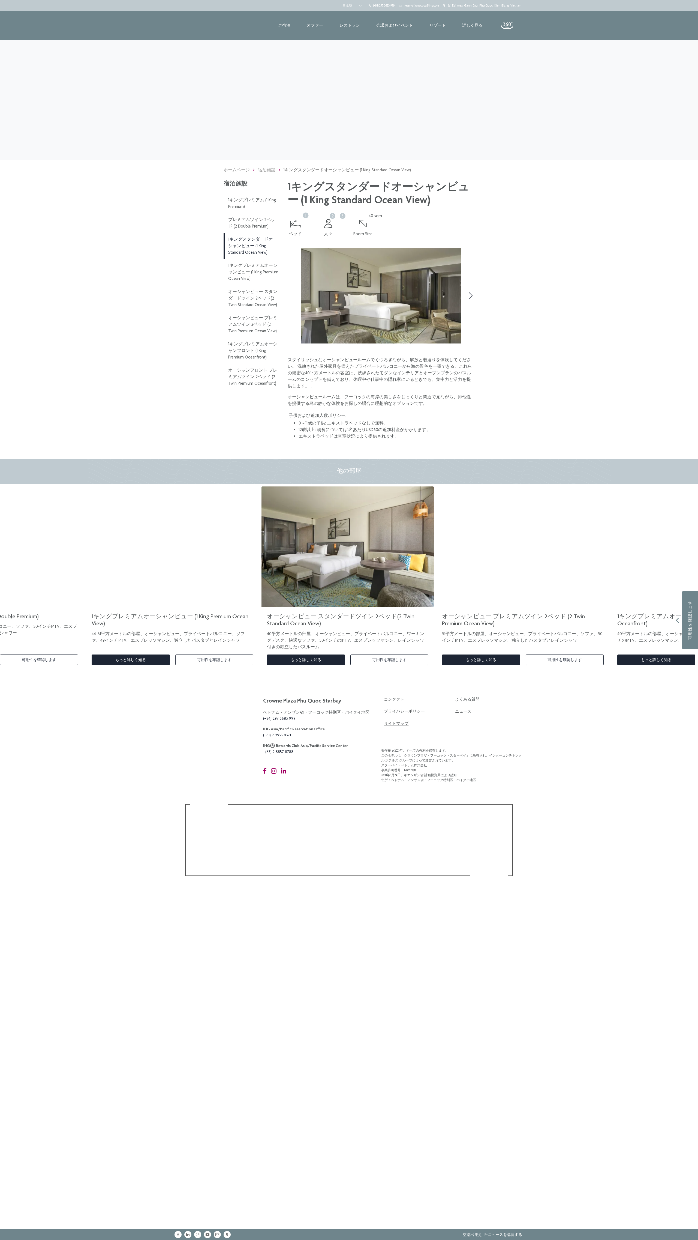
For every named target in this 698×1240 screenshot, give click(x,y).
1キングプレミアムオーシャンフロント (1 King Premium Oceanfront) (252, 350)
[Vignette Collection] (319, 826)
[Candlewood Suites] (489, 853)
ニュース (463, 711)
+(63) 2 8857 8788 (278, 751)
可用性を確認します (39, 660)
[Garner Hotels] (336, 853)
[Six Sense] (205, 826)
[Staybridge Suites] (428, 853)
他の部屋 (349, 470)
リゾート (437, 25)
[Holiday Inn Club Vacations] (459, 853)
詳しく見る (472, 25)
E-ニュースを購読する (503, 1234)
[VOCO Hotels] (421, 826)
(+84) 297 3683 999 (384, 5)
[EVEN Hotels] (242, 853)
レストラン (349, 25)
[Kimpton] (358, 826)
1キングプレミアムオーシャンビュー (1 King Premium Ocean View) (253, 272)
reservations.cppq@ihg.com (421, 5)
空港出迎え (472, 1234)
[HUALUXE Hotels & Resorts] (455, 826)
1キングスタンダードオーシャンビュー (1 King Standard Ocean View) (252, 246)
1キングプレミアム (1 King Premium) (252, 203)
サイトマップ (396, 723)
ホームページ (237, 169)
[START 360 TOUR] (507, 25)
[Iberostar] (208, 853)
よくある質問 (467, 699)
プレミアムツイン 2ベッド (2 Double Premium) (251, 223)
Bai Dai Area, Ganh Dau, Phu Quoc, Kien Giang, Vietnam (484, 5)
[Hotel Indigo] (389, 826)
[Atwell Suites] (396, 853)
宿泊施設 (266, 169)
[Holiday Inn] (303, 853)
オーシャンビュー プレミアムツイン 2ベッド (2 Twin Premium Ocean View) (252, 324)
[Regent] (243, 826)
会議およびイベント (394, 25)
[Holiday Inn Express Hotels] (273, 853)
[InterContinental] (280, 826)
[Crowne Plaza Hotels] (489, 826)
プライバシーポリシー (404, 711)
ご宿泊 (284, 25)
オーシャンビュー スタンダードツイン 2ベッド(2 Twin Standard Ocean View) (252, 298)
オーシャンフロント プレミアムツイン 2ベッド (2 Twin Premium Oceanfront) (252, 376)
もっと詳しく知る (130, 660)
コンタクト (394, 699)
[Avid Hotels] (367, 853)
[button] (291, 296)
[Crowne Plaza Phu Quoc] (192, 25)
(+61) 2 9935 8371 (277, 735)
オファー (315, 25)
